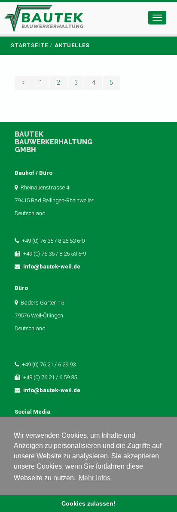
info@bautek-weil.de (51, 266)
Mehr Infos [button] (94, 478)
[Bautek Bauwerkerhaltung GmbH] (43, 20)
